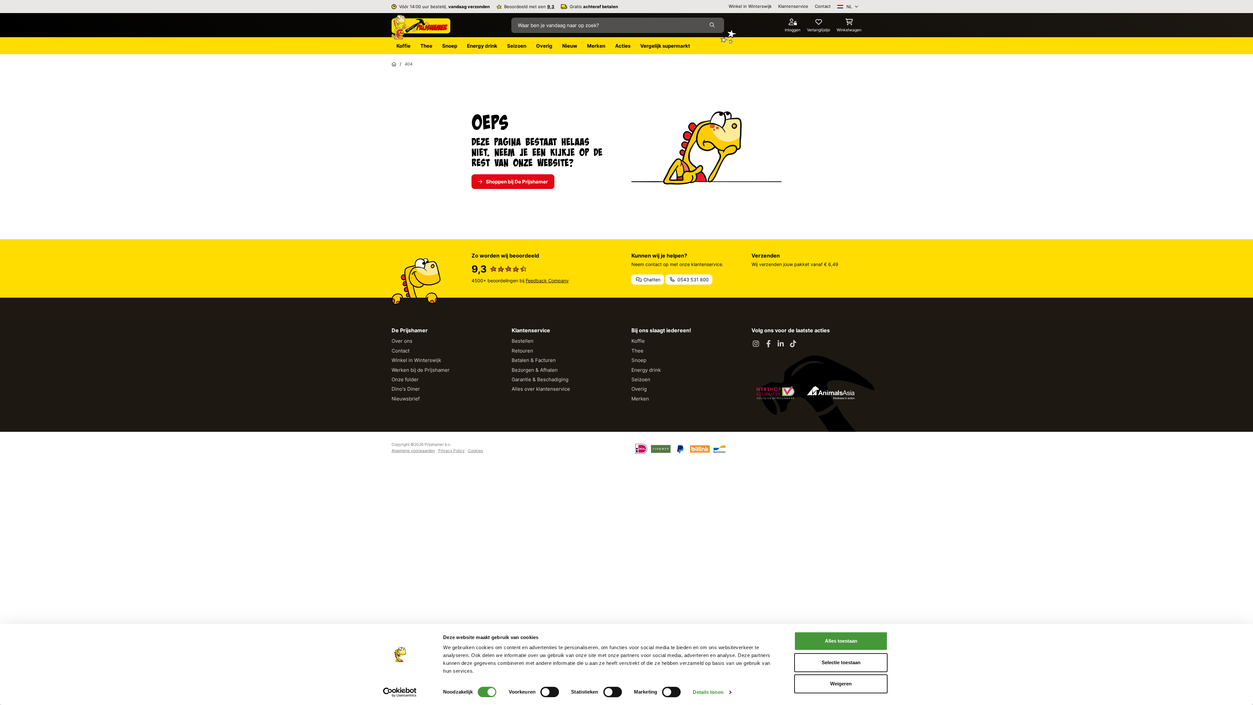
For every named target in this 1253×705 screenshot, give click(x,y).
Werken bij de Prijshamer (421, 370)
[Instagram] (756, 344)
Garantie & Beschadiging (540, 379)
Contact (823, 6)
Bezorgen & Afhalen (535, 370)
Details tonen (708, 692)
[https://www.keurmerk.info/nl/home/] (775, 392)
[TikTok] (793, 344)
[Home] (394, 64)
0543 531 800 (692, 279)
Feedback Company (547, 280)
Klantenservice (793, 6)
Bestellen (523, 341)
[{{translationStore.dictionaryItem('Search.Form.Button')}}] (713, 25)
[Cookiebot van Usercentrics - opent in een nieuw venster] (399, 692)
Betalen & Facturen (534, 360)
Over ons (402, 341)
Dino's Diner (406, 389)
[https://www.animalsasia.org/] (831, 392)
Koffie (638, 341)
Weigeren (841, 683)
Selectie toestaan (841, 662)
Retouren (522, 351)
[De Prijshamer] (421, 27)
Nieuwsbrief (406, 399)
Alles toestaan (841, 641)
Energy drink (646, 370)
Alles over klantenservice (541, 389)
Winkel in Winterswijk (750, 6)
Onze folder (405, 379)
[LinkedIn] (780, 344)
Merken (640, 399)
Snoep (638, 360)
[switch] (549, 692)
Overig (639, 389)
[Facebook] (768, 344)
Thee (637, 351)
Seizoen (640, 379)
